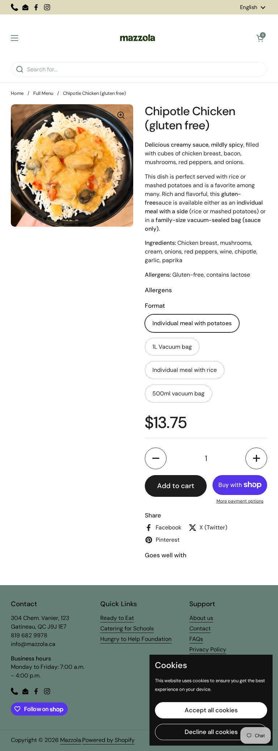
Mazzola (70, 740)
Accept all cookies (211, 710)
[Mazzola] (137, 38)
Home (17, 93)
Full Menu (43, 93)
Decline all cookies (211, 732)
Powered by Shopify (108, 740)
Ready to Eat (117, 618)
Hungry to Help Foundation (136, 639)
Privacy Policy (207, 649)
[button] (260, 38)
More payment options (240, 501)
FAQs (196, 639)
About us (201, 618)
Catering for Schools (127, 628)
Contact (200, 628)
